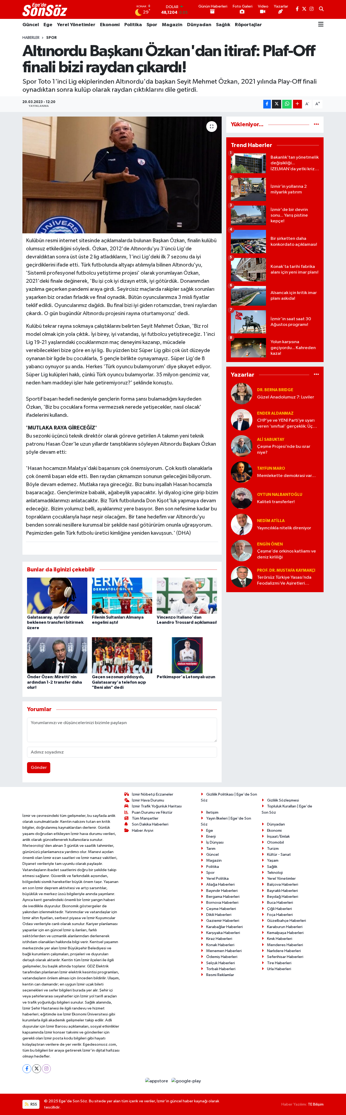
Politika (133, 24)
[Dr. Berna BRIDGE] (241, 393)
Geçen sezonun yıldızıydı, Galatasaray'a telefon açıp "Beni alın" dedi (119, 682)
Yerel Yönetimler (76, 24)
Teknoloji (275, 873)
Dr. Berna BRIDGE (275, 390)
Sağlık (223, 24)
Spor (152, 24)
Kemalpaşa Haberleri (285, 933)
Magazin (172, 24)
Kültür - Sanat (279, 855)
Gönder (39, 767)
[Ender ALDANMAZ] (241, 419)
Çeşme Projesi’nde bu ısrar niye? (283, 449)
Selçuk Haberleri (220, 963)
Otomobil (275, 842)
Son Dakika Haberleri (150, 824)
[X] (36, 1068)
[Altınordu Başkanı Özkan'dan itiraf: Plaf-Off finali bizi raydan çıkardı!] (122, 175)
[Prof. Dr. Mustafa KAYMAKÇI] (241, 576)
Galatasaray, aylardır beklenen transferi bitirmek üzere (55, 622)
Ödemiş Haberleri (221, 957)
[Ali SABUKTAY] (241, 446)
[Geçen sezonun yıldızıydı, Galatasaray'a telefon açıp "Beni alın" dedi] (122, 655)
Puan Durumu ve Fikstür (152, 812)
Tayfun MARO (271, 468)
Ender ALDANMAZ (275, 413)
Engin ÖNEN (270, 544)
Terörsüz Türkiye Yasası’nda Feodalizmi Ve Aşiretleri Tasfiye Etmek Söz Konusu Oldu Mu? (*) (284, 580)
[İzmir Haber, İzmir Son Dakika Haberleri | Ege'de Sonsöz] (45, 9)
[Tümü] (316, 124)
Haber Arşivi (142, 830)
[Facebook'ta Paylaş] (267, 104)
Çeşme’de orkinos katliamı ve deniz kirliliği (286, 554)
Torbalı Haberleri (220, 969)
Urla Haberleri (279, 969)
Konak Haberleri (220, 945)
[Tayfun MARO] (241, 472)
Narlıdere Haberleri (284, 951)
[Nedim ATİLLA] (241, 524)
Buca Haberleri (280, 903)
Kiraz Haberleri (219, 939)
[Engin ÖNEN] (241, 550)
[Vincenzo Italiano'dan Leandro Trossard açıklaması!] (187, 595)
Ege (48, 24)
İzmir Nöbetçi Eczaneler (152, 794)
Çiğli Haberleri (279, 909)
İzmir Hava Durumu (148, 800)
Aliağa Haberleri (220, 884)
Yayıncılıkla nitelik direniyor (284, 528)
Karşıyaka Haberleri (223, 933)
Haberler (30, 38)
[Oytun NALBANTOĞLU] (241, 498)
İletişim (212, 812)
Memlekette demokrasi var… (286, 475)
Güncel (30, 24)
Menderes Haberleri (285, 945)
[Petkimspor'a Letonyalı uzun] (187, 655)
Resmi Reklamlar (220, 975)
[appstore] (157, 1081)
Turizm (273, 849)
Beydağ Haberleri (282, 897)
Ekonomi (110, 24)
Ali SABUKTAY (270, 440)
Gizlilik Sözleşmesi (283, 800)
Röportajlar (248, 24)
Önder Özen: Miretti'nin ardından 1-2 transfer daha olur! (54, 682)
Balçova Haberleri (282, 884)
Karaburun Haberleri (284, 927)
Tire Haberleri (279, 963)
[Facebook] (26, 1068)
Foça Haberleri (280, 915)
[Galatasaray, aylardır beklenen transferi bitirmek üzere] (57, 595)
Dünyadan (199, 24)
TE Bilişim (316, 1104)
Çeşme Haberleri (221, 909)
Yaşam (272, 860)
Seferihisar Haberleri (285, 957)
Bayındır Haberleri (222, 891)
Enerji (211, 836)
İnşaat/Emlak (278, 836)
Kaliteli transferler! (276, 502)
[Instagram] (46, 1068)
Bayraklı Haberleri (282, 891)
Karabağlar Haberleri (224, 927)
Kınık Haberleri (279, 939)
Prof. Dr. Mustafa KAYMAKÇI (286, 570)
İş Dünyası (215, 842)
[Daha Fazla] (297, 104)
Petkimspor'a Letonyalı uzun (186, 677)
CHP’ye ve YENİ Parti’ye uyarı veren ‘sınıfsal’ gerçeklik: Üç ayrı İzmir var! (286, 423)
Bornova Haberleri (222, 903)
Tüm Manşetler (145, 818)
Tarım (210, 849)
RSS (33, 1104)
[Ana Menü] (321, 25)
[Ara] (321, 9)
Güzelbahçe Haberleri (286, 921)
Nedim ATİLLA (271, 521)
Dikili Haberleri (218, 915)
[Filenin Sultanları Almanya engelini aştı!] (122, 595)
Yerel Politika (217, 879)
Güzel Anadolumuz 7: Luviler (285, 397)
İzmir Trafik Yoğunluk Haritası (157, 806)
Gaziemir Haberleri (222, 921)
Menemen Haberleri (224, 951)
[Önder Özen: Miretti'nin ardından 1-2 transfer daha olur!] (57, 655)
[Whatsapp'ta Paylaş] (287, 104)
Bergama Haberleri (222, 897)
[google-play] (186, 1081)
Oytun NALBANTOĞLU (279, 495)
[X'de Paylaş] (276, 104)
